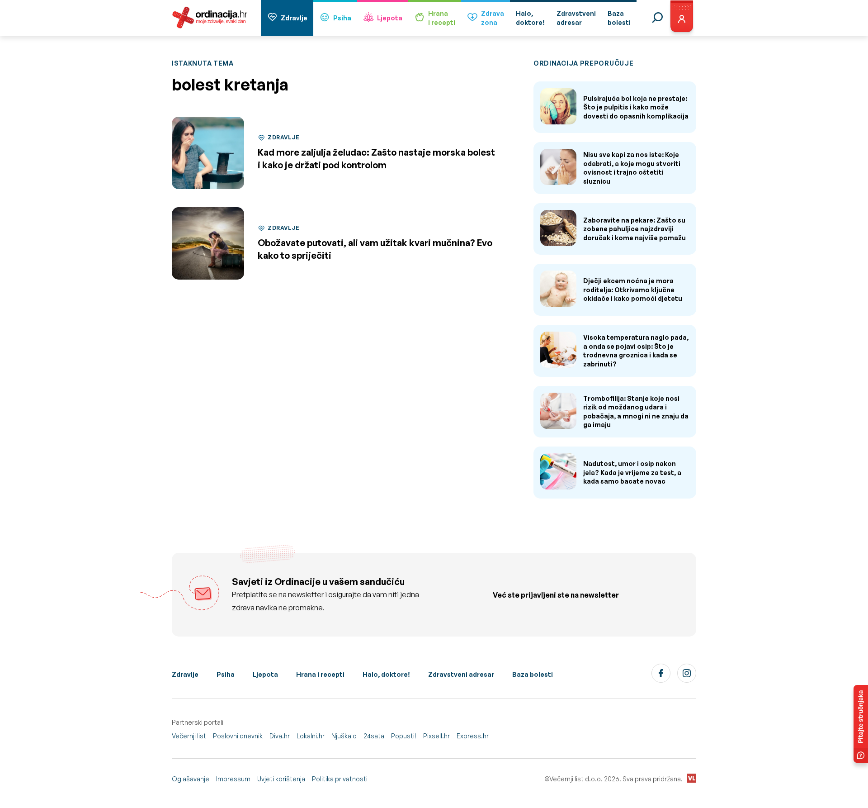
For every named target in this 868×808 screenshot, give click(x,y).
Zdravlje (294, 18)
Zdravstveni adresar (461, 674)
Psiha (342, 18)
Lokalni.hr (311, 736)
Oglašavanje (190, 779)
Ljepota (389, 18)
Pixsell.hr (436, 736)
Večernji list (189, 736)
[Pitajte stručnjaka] (861, 724)
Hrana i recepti (320, 674)
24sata (373, 736)
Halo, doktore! (386, 674)
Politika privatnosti (340, 779)
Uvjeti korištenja (281, 779)
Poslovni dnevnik (238, 736)
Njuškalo (344, 736)
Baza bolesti (532, 674)
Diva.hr (279, 736)
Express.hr (473, 736)
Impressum (233, 779)
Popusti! (403, 736)
